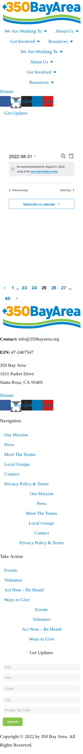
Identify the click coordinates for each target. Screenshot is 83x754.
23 (24, 287)
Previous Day (20, 190)
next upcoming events (44, 171)
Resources (58, 41)
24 (34, 287)
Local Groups (17, 464)
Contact (11, 474)
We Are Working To (23, 31)
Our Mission (16, 435)
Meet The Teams (20, 454)
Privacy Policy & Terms (26, 484)
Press (9, 445)
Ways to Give (17, 600)
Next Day (65, 190)
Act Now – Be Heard (24, 590)
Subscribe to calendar (39, 204)
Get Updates (16, 113)
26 (53, 287)
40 (7, 298)
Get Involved (22, 41)
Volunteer (13, 580)
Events (10, 570)
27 (63, 287)
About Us (64, 31)
